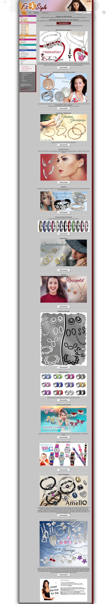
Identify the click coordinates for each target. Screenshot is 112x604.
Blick (70, 585)
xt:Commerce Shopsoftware (34, 603)
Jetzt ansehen (64, 67)
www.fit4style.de (87, 603)
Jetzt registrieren (63, 23)
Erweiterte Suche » (78, 13)
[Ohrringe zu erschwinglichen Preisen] (64, 566)
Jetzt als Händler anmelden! (25, 88)
